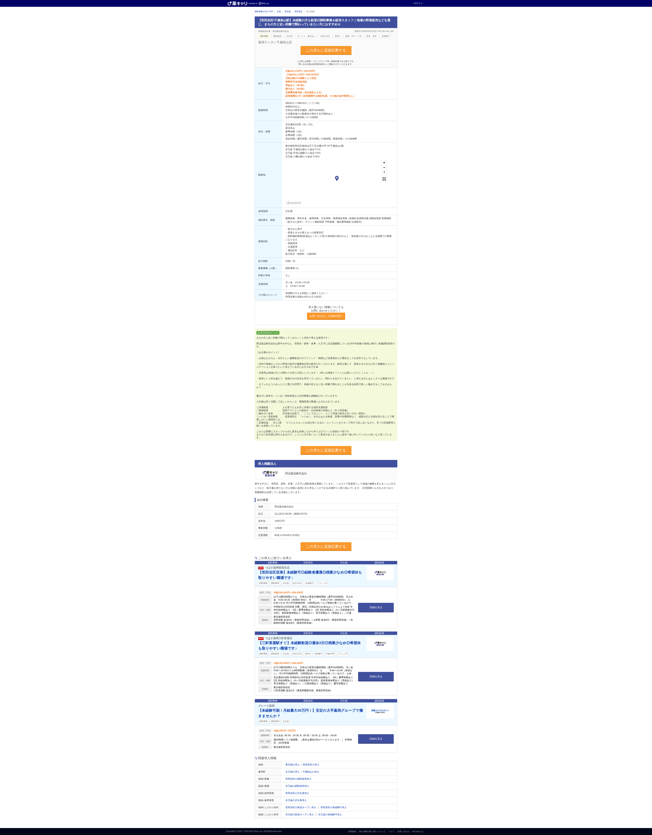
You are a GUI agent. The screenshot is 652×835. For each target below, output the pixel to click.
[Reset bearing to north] (384, 172)
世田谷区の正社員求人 (297, 793)
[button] (337, 179)
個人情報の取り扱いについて (372, 831)
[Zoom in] (384, 162)
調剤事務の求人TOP (264, 11)
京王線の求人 (292, 771)
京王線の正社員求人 (296, 800)
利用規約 (352, 831)
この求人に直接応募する (326, 50)
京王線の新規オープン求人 (299, 814)
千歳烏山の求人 (311, 771)
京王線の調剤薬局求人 (297, 786)
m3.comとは (417, 831)
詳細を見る (376, 607)
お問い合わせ (403, 831)
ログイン (418, 3)
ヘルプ (391, 831)
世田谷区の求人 (311, 764)
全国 (279, 11)
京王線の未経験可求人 (330, 814)
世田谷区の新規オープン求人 (300, 807)
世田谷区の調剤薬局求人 (298, 778)
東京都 (288, 11)
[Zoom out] (384, 167)
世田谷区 (298, 11)
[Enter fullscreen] (384, 179)
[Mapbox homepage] (293, 203)
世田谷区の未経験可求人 (334, 807)
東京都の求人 (292, 764)
